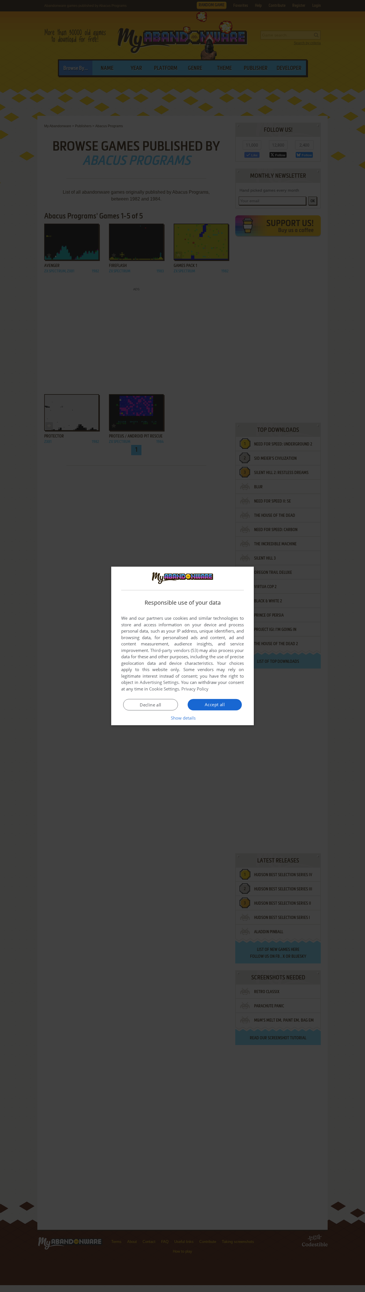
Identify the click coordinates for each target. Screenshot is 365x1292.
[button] (183, 718)
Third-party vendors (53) (174, 650)
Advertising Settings (159, 682)
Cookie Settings (164, 689)
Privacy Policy (194, 689)
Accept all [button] (215, 704)
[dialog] (182, 646)
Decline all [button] (150, 705)
